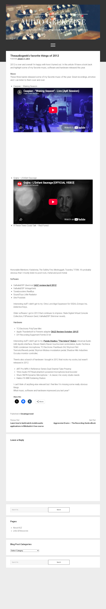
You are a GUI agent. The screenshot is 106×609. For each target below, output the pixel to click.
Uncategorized (27, 414)
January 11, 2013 (23, 59)
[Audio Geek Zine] (53, 38)
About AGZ (17, 528)
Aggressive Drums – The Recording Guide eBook (75, 423)
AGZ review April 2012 (45, 285)
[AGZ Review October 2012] (64, 331)
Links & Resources (20, 531)
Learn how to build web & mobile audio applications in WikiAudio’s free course (27, 424)
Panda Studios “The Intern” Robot (60, 341)
